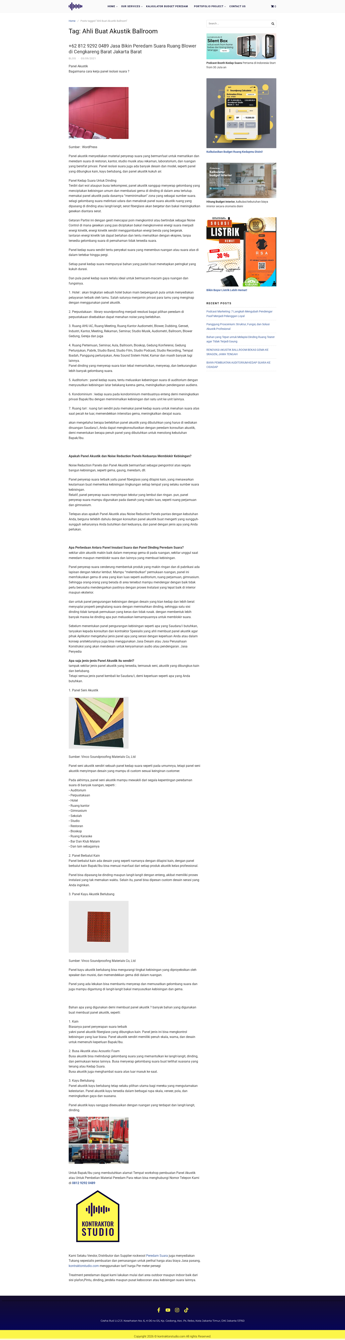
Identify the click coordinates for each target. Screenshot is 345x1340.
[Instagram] (177, 1310)
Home (111, 6)
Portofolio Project (208, 6)
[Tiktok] (186, 1310)
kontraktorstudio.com (84, 1266)
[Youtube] (168, 1310)
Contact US (237, 6)
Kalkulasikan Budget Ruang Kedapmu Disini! (234, 151)
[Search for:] (241, 23)
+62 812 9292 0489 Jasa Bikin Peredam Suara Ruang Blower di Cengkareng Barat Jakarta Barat (132, 49)
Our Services (130, 6)
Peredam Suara (157, 1256)
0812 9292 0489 (83, 1183)
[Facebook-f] (158, 1310)
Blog (72, 58)
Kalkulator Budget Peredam (167, 6)
